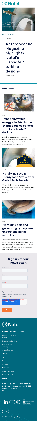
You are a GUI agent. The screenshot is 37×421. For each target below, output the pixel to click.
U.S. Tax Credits (8, 375)
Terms (4, 413)
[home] (10, 3)
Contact (5, 378)
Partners (5, 361)
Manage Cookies (7, 411)
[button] (33, 3)
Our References (7, 350)
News (22, 331)
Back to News (7, 34)
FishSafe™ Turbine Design (9, 336)
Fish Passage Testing (7, 345)
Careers (5, 364)
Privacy (10, 413)
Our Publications (8, 371)
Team (4, 357)
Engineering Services (9, 341)
